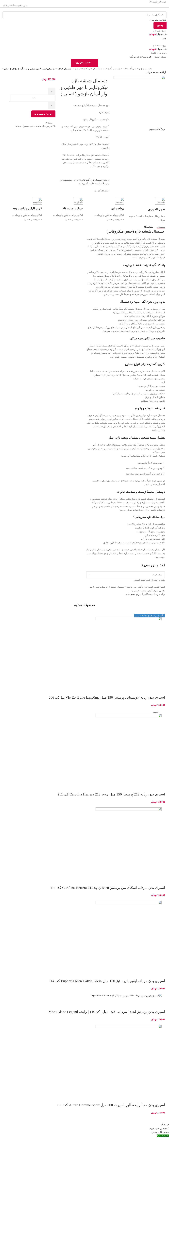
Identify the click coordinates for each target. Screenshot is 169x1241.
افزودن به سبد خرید (43, 114)
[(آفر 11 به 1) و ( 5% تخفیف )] (84, 840)
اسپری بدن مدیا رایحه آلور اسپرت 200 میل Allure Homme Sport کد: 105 (111, 1105)
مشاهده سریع (152, 691)
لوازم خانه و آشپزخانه (133, 68)
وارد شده (135, 594)
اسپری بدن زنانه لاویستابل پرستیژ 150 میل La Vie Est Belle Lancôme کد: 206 (107, 697)
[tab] (161, 227)
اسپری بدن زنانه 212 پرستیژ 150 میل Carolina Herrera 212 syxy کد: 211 (111, 794)
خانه (149, 68)
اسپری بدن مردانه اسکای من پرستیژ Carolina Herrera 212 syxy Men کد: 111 (107, 888)
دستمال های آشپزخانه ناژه (87, 68)
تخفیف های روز (83, 62)
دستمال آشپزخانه (111, 68)
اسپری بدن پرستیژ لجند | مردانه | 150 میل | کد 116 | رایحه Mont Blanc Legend (107, 1012)
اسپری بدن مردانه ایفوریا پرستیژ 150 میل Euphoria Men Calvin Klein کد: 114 (107, 981)
